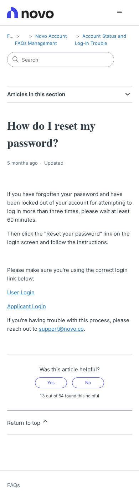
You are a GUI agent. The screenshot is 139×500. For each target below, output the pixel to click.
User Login (21, 292)
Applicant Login (26, 306)
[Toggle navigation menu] (119, 13)
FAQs (13, 36)
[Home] (30, 13)
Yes (51, 382)
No (88, 382)
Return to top (24, 422)
